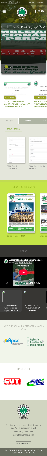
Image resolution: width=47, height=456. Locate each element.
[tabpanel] (23, 129)
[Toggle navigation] (4, 11)
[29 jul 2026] (23, 73)
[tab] (11, 301)
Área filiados (37, 2)
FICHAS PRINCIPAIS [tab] (13, 129)
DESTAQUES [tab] (9, 121)
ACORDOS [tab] (27, 121)
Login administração (23, 443)
